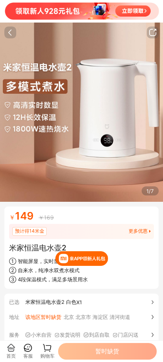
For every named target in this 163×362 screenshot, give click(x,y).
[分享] (153, 32)
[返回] (10, 32)
